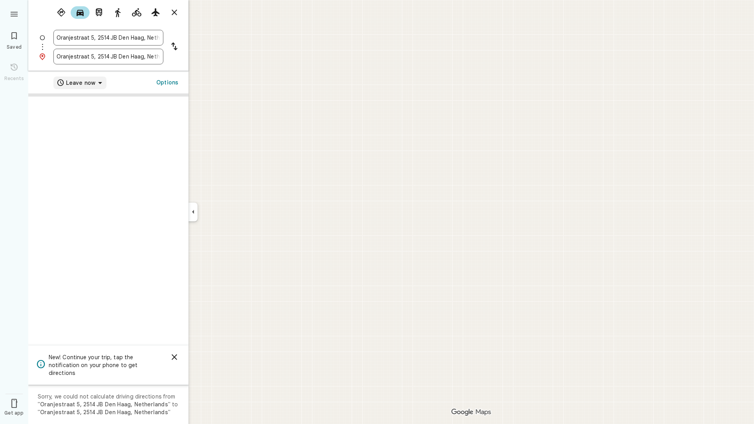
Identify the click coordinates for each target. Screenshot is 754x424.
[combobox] (108, 38)
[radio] (61, 12)
